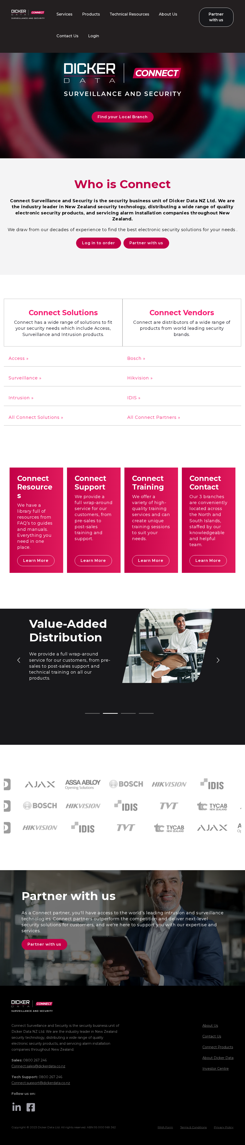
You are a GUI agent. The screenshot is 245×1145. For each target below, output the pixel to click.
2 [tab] (105, 713)
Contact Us (211, 1036)
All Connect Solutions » (36, 417)
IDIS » (134, 397)
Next (217, 659)
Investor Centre (215, 1068)
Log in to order (98, 243)
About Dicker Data (218, 1058)
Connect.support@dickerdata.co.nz (40, 1083)
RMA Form (165, 1127)
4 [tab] (141, 713)
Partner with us (146, 243)
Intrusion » (21, 397)
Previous (19, 659)
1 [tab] (87, 713)
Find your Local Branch (123, 117)
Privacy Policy (224, 1127)
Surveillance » (25, 378)
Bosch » (136, 358)
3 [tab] (123, 713)
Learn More (36, 560)
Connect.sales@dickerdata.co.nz (38, 1066)
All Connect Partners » (153, 417)
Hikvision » (140, 378)
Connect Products (217, 1047)
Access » (19, 358)
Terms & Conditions (193, 1127)
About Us (210, 1025)
